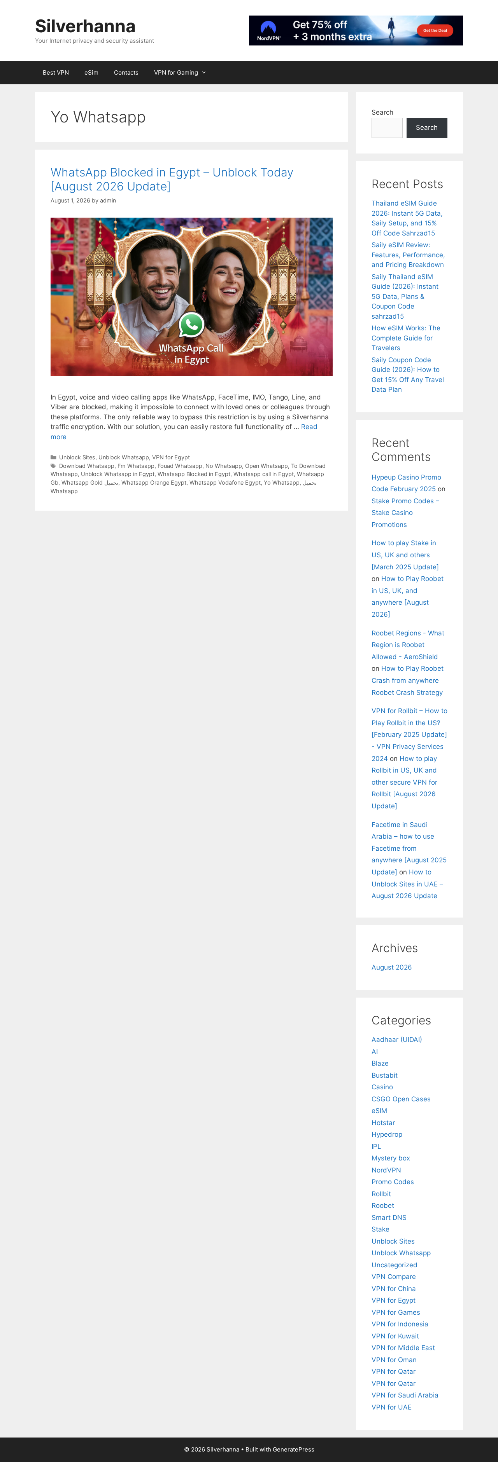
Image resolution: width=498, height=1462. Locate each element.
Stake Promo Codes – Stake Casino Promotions (405, 513)
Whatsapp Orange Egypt (153, 482)
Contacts (126, 72)
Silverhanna (85, 26)
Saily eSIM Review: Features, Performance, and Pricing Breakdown (408, 255)
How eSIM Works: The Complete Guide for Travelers (406, 338)
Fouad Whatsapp (180, 465)
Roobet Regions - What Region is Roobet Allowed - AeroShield (408, 645)
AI (375, 1052)
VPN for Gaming (176, 72)
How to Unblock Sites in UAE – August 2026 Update (407, 884)
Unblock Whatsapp (123, 457)
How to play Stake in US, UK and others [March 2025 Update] (405, 554)
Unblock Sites (77, 457)
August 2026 (392, 967)
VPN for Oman (394, 1360)
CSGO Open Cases (401, 1099)
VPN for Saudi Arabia (405, 1395)
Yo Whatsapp (282, 482)
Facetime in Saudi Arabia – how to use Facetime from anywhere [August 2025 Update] (409, 848)
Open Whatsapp (266, 465)
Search (382, 112)
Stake (380, 1229)
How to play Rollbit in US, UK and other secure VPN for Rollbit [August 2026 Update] (404, 782)
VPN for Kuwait (395, 1336)
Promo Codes (393, 1182)
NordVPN (386, 1170)
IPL (376, 1146)
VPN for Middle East (403, 1348)
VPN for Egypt (171, 457)
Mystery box (391, 1158)
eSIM (379, 1111)
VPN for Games (396, 1312)
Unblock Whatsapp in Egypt (117, 474)
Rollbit (381, 1194)
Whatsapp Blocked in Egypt (194, 474)
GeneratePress (293, 1449)
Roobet (383, 1205)
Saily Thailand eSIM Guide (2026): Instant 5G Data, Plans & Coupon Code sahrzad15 (405, 296)
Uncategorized (394, 1265)
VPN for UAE (392, 1407)
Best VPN (56, 72)
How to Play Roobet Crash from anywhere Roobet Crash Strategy (408, 680)
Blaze (380, 1063)
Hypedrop (387, 1134)
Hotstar (383, 1123)
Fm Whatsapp (135, 465)
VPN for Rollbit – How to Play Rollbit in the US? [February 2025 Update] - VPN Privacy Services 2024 (409, 734)
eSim (91, 72)
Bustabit (385, 1075)
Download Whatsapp (86, 465)
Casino (382, 1087)
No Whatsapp (223, 465)
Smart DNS (389, 1217)
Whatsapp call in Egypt (263, 474)
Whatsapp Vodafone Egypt (225, 482)
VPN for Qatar (394, 1371)
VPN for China (394, 1289)
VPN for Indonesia (400, 1324)
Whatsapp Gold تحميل (89, 482)
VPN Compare (394, 1277)
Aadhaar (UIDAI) (397, 1039)
